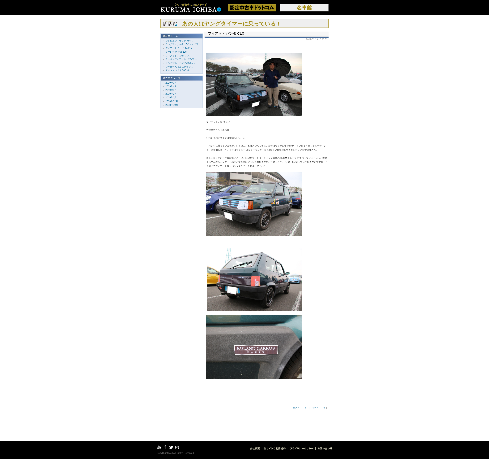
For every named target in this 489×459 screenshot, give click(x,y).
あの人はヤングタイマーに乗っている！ (231, 24)
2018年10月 (171, 105)
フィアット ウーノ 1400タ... (179, 48)
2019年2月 (171, 94)
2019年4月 (171, 86)
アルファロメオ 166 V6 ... (178, 70)
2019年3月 (171, 90)
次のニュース (318, 408)
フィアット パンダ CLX (177, 55)
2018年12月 (171, 101)
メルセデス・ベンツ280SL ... (180, 63)
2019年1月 (171, 97)
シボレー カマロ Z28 (176, 51)
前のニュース (300, 408)
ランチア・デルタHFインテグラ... (182, 44)
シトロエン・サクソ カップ (179, 40)
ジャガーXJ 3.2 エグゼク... (179, 66)
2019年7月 (171, 82)
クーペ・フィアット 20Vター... (182, 59)
